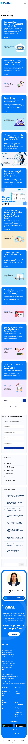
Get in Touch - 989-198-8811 (16, 598)
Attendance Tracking (7, 650)
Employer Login (19, 708)
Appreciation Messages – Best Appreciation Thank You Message (13, 63)
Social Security (8, 474)
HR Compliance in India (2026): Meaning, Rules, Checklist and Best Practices (13, 138)
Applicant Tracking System (9, 657)
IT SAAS (4, 693)
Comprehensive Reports (8, 665)
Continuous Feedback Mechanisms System (13, 683)
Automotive (5, 698)
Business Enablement (10, 477)
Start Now (14, 634)
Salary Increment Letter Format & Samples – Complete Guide (13, 329)
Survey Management (7, 681)
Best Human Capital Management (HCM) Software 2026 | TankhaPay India (12, 174)
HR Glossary (7, 464)
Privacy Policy (18, 712)
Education (5, 696)
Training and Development (9, 663)
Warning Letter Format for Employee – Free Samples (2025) (13, 292)
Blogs (16, 691)
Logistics (4, 702)
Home (2, 11)
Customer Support (7, 667)
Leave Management (7, 652)
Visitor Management (7, 674)
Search (6, 561)
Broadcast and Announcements (10, 676)
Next (16, 406)
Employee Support (10, 480)
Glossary (17, 693)
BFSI (3, 700)
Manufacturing (6, 691)
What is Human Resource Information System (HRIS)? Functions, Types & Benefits (13, 214)
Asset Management (7, 661)
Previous (5, 400)
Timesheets (5, 672)
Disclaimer (18, 717)
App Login (17, 710)
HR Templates (8, 470)
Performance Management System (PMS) (13, 659)
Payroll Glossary (9, 467)
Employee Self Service (8, 654)
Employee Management (8, 648)
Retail (3, 705)
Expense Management (8, 678)
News (16, 696)
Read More (7, 37)
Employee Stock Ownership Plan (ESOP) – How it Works (13, 24)
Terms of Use (18, 714)
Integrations (5, 670)
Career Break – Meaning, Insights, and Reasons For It (13, 100)
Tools (16, 698)
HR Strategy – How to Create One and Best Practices (12, 255)
